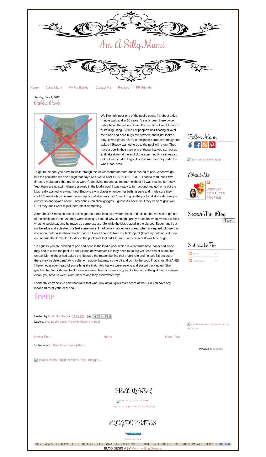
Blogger (217, 349)
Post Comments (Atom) (69, 345)
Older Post (172, 336)
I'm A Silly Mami (132, 44)
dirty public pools (56, 321)
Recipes (123, 87)
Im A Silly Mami (58, 316)
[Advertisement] (205, 289)
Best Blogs (133, 439)
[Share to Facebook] (106, 316)
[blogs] (133, 434)
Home (34, 87)
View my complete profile (216, 193)
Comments (198, 261)
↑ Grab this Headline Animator (133, 407)
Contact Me (103, 87)
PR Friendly (144, 87)
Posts (195, 253)
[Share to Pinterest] (110, 316)
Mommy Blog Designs (147, 448)
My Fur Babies (79, 87)
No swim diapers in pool (84, 321)
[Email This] (94, 316)
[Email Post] (88, 316)
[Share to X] (102, 316)
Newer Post (42, 336)
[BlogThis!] (98, 316)
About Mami (54, 87)
